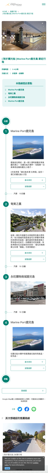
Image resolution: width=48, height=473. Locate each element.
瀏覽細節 (28, 186)
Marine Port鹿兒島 (16, 90)
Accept (7, 468)
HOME (4, 11)
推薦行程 (13, 11)
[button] (24, 390)
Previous (3, 437)
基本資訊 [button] (28, 180)
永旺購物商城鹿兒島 (16, 97)
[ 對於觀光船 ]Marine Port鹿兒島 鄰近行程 (17, 13)
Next (44, 437)
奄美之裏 (12, 93)
